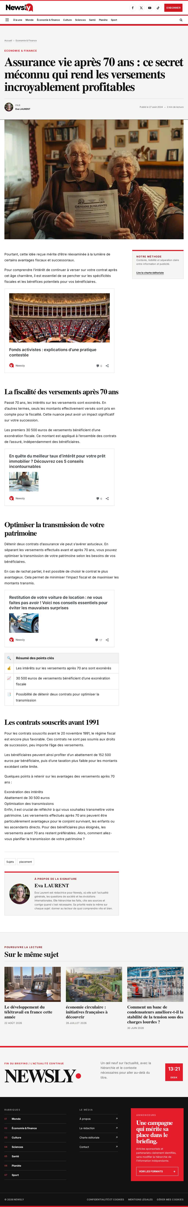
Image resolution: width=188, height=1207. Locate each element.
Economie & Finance (26, 40)
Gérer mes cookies (170, 1199)
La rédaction (98, 1128)
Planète (103, 19)
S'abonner (173, 7)
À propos (98, 1118)
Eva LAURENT (52, 885)
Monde (30, 19)
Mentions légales (140, 1199)
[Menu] (7, 20)
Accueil (8, 40)
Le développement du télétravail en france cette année (28, 1012)
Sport (114, 19)
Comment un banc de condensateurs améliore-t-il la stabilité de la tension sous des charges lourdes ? (155, 1014)
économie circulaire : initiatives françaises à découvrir (87, 1012)
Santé (92, 19)
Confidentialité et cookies (105, 1199)
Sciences (80, 19)
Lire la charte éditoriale (150, 272)
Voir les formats (157, 1171)
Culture (67, 19)
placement (25, 861)
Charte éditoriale (98, 1137)
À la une (17, 19)
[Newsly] (19, 7)
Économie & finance (48, 19)
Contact (98, 1146)
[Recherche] (180, 20)
